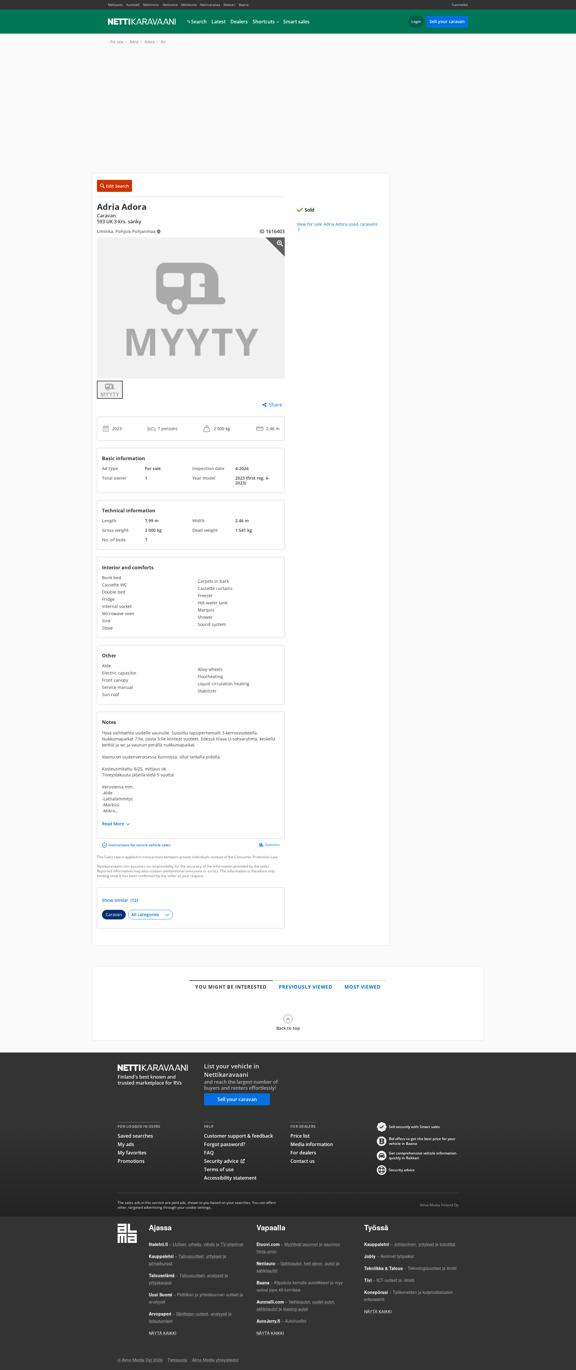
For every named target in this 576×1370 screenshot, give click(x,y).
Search (199, 21)
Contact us (302, 1161)
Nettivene (170, 4)
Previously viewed (305, 987)
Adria (134, 42)
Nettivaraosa (210, 4)
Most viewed (362, 987)
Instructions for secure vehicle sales (139, 844)
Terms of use (219, 1169)
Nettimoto (151, 4)
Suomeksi (460, 4)
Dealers (239, 21)
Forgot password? (224, 1144)
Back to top (288, 1028)
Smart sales (296, 21)
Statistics (272, 844)
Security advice (221, 1161)
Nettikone (188, 4)
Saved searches (135, 1136)
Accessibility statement (230, 1178)
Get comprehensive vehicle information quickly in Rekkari (423, 1155)
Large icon (275, 247)
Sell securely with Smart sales (414, 1126)
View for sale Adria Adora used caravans (337, 224)
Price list (300, 1136)
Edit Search (117, 186)
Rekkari (229, 4)
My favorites (132, 1153)
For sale (117, 42)
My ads (126, 1144)
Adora (150, 42)
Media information (311, 1144)
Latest (219, 21)
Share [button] (275, 405)
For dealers (303, 1153)
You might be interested (231, 987)
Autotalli (133, 4)
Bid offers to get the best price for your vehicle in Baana (422, 1141)
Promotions (131, 1161)
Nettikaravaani (142, 22)
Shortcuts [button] (264, 21)
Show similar (120, 900)
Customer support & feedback (238, 1136)
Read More (113, 823)
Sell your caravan (447, 21)
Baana (243, 4)
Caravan (114, 914)
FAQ (209, 1153)
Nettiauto (115, 4)
